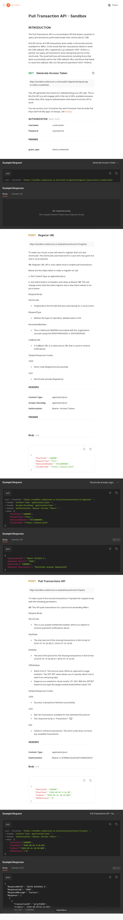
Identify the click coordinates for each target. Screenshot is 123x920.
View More (61, 910)
